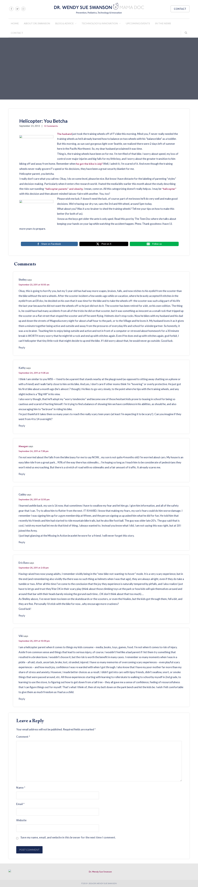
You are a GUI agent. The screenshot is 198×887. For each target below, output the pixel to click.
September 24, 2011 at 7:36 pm (33, 451)
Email (20, 804)
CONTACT (180, 9)
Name (20, 787)
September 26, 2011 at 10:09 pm (34, 640)
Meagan (23, 446)
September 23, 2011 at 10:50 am (34, 284)
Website (21, 820)
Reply (22, 347)
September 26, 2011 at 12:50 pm (34, 499)
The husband (64, 134)
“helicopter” (169, 189)
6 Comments (51, 126)
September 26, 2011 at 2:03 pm (34, 567)
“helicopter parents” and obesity (63, 189)
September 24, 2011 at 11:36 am (34, 372)
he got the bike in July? (89, 163)
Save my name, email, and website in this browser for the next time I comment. (68, 837)
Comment (23, 736)
